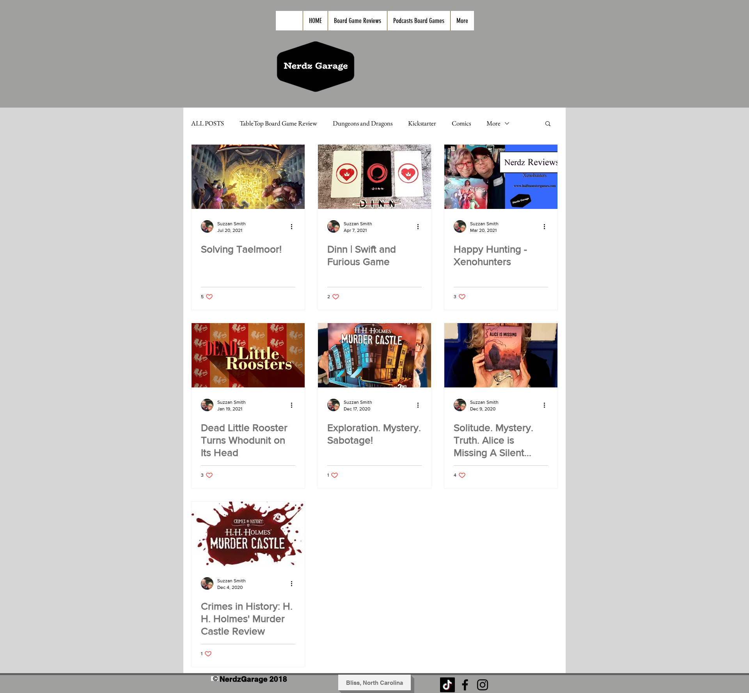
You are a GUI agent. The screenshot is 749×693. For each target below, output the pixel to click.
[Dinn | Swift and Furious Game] (374, 177)
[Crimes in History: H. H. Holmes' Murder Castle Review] (248, 534)
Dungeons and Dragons (362, 123)
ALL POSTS (207, 123)
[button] (548, 124)
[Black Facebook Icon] (465, 684)
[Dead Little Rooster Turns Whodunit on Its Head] (248, 355)
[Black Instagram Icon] (482, 684)
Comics (461, 123)
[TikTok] (447, 684)
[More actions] (294, 226)
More (493, 123)
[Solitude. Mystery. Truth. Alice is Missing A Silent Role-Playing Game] (500, 355)
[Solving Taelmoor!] (248, 177)
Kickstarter (422, 123)
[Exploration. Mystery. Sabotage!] (374, 355)
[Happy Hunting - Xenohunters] (500, 177)
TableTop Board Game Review (278, 123)
